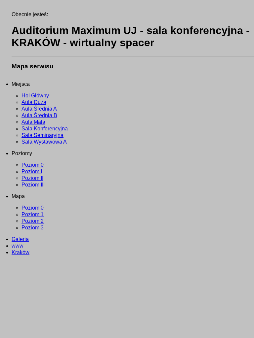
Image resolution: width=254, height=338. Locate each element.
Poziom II (32, 178)
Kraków (20, 252)
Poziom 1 (32, 214)
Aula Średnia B (39, 115)
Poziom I (31, 171)
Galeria (20, 239)
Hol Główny (35, 95)
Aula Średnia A (39, 109)
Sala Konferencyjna (44, 128)
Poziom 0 (32, 165)
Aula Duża (33, 102)
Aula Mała (33, 122)
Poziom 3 (32, 227)
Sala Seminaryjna (42, 135)
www (17, 246)
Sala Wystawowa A (44, 142)
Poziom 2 (32, 221)
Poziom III (33, 184)
